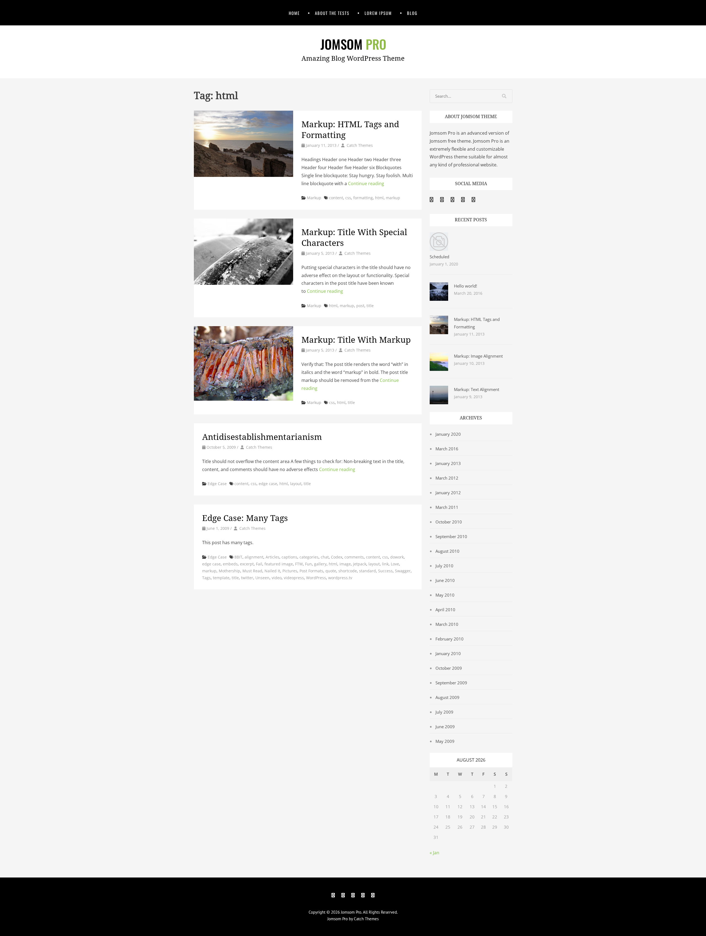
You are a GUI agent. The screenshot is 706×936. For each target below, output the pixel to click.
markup (393, 197)
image (345, 564)
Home (294, 13)
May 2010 (444, 595)
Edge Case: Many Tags (245, 518)
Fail (259, 564)
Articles (272, 557)
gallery (320, 564)
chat (325, 557)
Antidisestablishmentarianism (262, 437)
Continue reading (366, 183)
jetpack (359, 564)
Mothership (229, 570)
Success (385, 570)
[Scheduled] (439, 249)
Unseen (262, 577)
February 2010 (449, 639)
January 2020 (448, 434)
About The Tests (332, 13)
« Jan (434, 853)
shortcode (347, 570)
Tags (206, 577)
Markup (314, 197)
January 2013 (448, 463)
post (360, 305)
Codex (336, 557)
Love (395, 564)
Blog (412, 13)
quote (330, 570)
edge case (268, 483)
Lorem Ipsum (378, 13)
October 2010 (448, 522)
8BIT (238, 557)
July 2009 (444, 712)
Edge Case (217, 483)
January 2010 (448, 653)
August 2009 (447, 697)
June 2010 (445, 580)
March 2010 (446, 624)
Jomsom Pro (351, 912)
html (379, 197)
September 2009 (451, 682)
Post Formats (311, 570)
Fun (308, 564)
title (370, 305)
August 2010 (447, 551)
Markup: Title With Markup (356, 340)
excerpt (247, 564)
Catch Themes (360, 145)
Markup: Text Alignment (476, 389)
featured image (278, 564)
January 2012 (448, 492)
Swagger (403, 570)
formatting (363, 197)
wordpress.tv (340, 577)
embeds (230, 564)
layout (295, 483)
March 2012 (446, 478)
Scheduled (439, 256)
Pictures (289, 570)
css (348, 197)
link (385, 564)
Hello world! (465, 286)
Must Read (252, 570)
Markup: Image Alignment (478, 356)
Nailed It (272, 570)
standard (367, 570)
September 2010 (451, 536)
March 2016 (446, 448)
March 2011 (446, 507)
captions (289, 557)
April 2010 (445, 609)
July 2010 (444, 565)
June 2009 (445, 726)
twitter (247, 577)
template (221, 577)
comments (354, 557)
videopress (294, 577)
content (336, 197)
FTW (299, 564)
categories (309, 557)
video (277, 577)
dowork (397, 557)
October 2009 (448, 668)
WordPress (316, 577)
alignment (254, 557)
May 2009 (444, 741)
